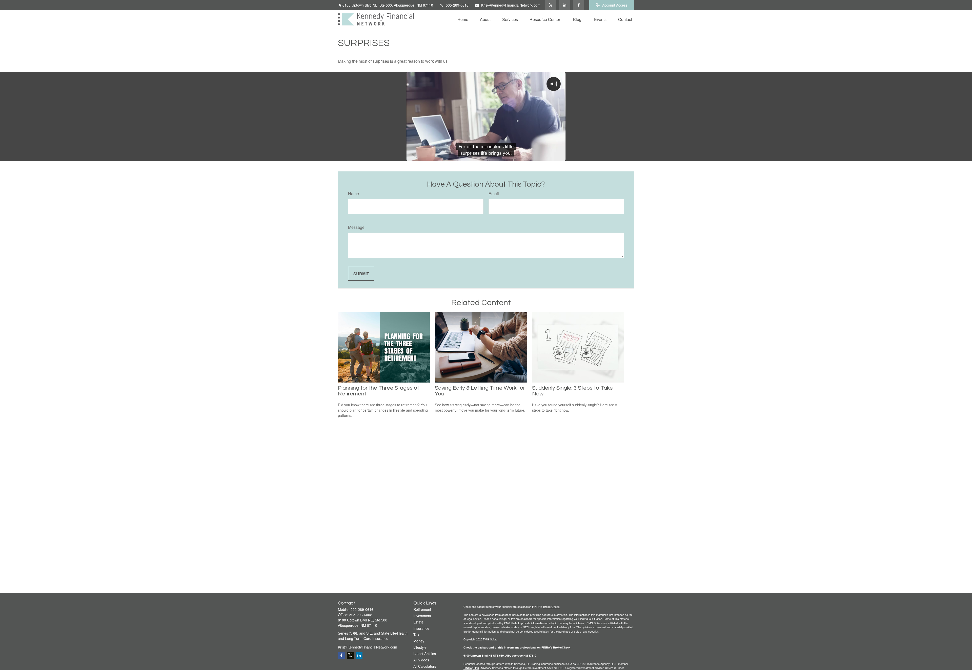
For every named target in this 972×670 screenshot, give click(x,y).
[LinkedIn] (564, 5)
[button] (462, 19)
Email (494, 193)
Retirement (422, 609)
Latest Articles (424, 653)
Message (356, 227)
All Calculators (424, 666)
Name (353, 193)
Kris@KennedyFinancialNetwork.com (510, 5)
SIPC (476, 668)
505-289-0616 (457, 5)
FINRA (467, 668)
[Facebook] (578, 5)
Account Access (614, 5)
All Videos (421, 659)
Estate (418, 621)
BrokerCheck (551, 607)
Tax (416, 634)
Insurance (421, 628)
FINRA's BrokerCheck (555, 647)
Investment (422, 615)
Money (418, 640)
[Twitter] (550, 5)
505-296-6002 (360, 614)
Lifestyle (420, 647)
